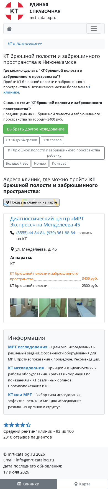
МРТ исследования (28, 346)
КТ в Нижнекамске (25, 43)
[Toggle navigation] (93, 28)
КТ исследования (26, 367)
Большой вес (17, 163)
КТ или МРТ (20, 394)
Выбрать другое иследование (36, 129)
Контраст (60, 163)
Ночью (40, 163)
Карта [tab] (84, 484)
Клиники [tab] (30, 484)
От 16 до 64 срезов (21, 140)
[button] (24, 307)
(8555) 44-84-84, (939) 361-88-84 (45, 232)
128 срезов (52, 140)
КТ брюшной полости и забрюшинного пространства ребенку (54, 153)
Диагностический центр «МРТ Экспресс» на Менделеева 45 (47, 221)
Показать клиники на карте (33, 202)
